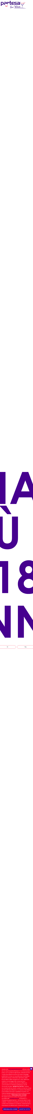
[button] (31, 1068)
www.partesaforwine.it (15, 1069)
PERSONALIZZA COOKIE (10, 1109)
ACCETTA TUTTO (24, 1109)
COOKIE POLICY (14, 1098)
